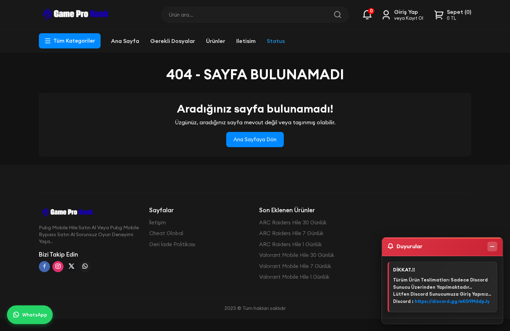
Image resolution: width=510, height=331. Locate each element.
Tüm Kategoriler (74, 40)
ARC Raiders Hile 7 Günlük (291, 233)
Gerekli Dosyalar (172, 40)
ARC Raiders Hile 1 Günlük (290, 244)
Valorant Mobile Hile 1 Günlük (294, 277)
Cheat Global (166, 233)
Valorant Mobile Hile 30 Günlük (296, 255)
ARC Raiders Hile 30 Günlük (293, 222)
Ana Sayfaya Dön (255, 139)
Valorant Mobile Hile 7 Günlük (295, 266)
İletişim (157, 222)
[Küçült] (492, 246)
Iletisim (246, 40)
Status (276, 40)
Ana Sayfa (125, 40)
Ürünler (215, 40)
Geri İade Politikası (172, 244)
